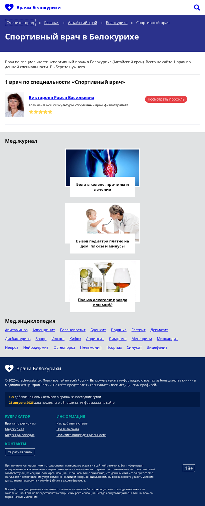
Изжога (58, 338)
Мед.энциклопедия (19, 434)
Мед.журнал (14, 429)
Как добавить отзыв (72, 423)
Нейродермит (35, 347)
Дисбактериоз (17, 338)
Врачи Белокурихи (38, 7)
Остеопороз (64, 347)
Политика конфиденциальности (81, 434)
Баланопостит (73, 329)
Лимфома (117, 338)
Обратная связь (20, 452)
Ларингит (95, 338)
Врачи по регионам (20, 423)
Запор (41, 338)
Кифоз (75, 338)
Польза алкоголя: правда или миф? (102, 302)
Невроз (11, 347)
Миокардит (167, 338)
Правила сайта (67, 429)
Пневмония (91, 347)
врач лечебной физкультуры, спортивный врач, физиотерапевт (78, 105)
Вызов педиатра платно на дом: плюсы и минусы (102, 243)
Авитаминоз (16, 329)
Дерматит (159, 329)
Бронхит (98, 329)
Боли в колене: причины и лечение (102, 187)
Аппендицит (43, 329)
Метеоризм (142, 338)
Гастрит (139, 329)
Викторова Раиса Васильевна (61, 97)
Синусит (134, 347)
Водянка (118, 329)
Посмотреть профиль (166, 99)
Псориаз (114, 347)
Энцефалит (157, 347)
